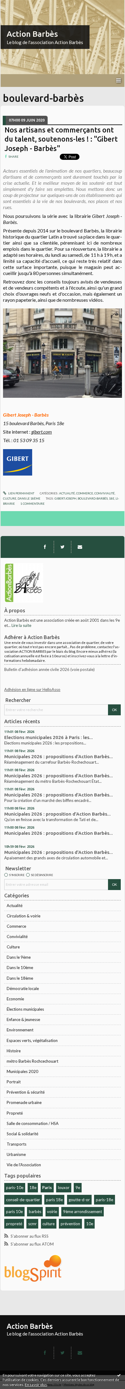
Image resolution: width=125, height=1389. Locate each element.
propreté (14, 1223)
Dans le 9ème (19, 957)
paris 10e (14, 1211)
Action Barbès (32, 33)
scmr (32, 1223)
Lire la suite (21, 625)
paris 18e (54, 1199)
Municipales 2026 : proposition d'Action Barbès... (57, 814)
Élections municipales (25, 1009)
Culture (13, 946)
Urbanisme (16, 1154)
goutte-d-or (79, 1199)
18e (32, 1187)
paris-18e (104, 1199)
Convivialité (17, 936)
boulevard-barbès (93, 498)
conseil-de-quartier (23, 1199)
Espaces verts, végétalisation (32, 1040)
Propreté (15, 1113)
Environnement (20, 1029)
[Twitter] (62, 547)
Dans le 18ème (20, 978)
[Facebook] (45, 547)
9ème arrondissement (82, 1211)
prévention (70, 1223)
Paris (47, 1187)
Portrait (14, 1081)
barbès (35, 1211)
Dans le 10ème (20, 967)
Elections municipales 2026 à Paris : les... (48, 737)
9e (78, 1187)
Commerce (16, 926)
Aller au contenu (16, 4)
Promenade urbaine (24, 1102)
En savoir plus (36, 1384)
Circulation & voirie (23, 915)
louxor (63, 1187)
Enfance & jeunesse (23, 1019)
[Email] (80, 547)
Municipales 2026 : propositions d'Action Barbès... (58, 756)
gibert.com (41, 432)
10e (89, 1223)
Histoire (14, 1050)
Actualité (14, 905)
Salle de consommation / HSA (33, 1123)
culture (48, 1223)
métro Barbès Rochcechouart (32, 1061)
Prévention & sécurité (26, 1092)
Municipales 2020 (22, 1071)
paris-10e (14, 1187)
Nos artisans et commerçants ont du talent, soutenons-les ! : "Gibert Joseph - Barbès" (61, 139)
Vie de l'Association (24, 1164)
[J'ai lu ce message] (119, 1375)
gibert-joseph (65, 498)
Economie (15, 998)
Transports (16, 1144)
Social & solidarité (22, 1133)
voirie (52, 1211)
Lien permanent (21, 493)
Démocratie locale (23, 988)
